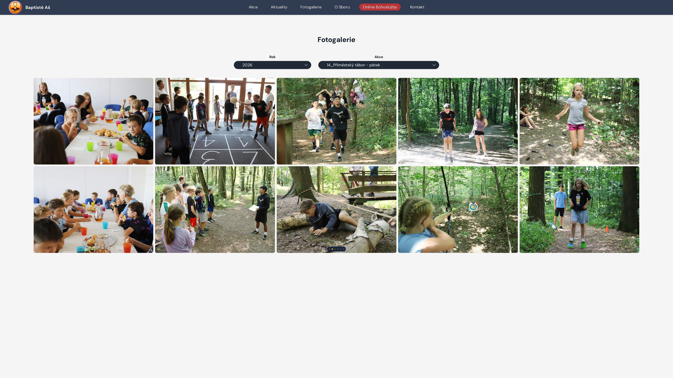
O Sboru (342, 7)
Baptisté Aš (37, 7)
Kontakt (417, 7)
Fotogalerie (311, 7)
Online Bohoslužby (380, 7)
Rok (272, 57)
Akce (253, 7)
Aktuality (279, 7)
